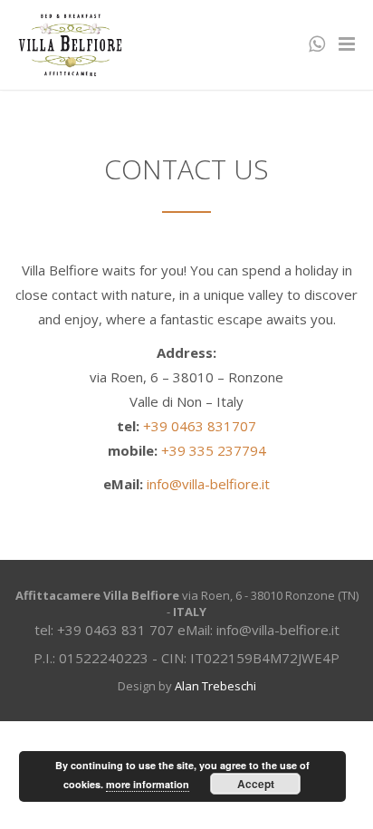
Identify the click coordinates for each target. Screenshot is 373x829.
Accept (255, 784)
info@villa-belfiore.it (208, 484)
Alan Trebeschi (215, 686)
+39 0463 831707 (199, 426)
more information (147, 784)
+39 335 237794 (213, 450)
